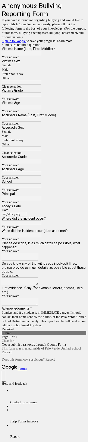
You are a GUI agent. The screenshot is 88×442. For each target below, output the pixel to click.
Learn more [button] (64, 41)
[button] (44, 86)
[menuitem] (48, 396)
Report (50, 359)
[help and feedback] (4, 376)
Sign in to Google (14, 41)
